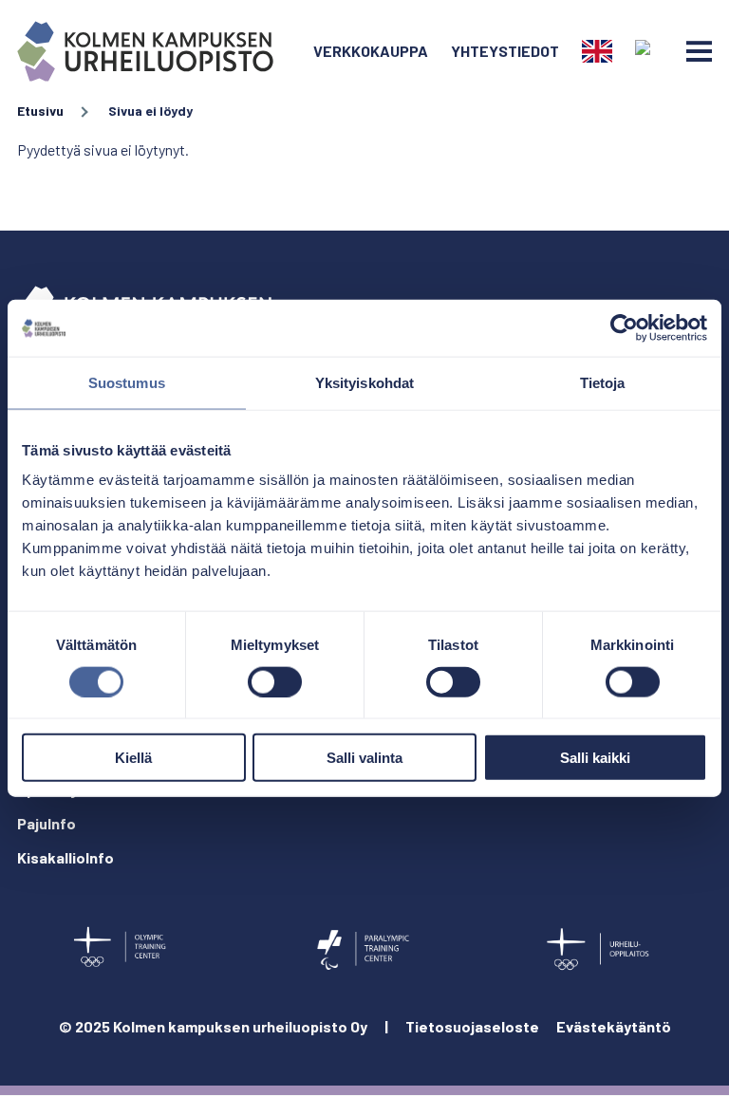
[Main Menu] (699, 51)
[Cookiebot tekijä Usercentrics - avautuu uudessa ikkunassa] (624, 327)
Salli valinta (364, 758)
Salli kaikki (595, 758)
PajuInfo (46, 823)
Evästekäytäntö (613, 1026)
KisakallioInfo (65, 857)
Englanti (597, 51)
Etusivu (40, 110)
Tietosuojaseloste (472, 1026)
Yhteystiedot (505, 51)
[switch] (275, 681)
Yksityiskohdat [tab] (364, 382)
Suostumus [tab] (126, 382)
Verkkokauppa (370, 51)
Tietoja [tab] (603, 382)
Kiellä (133, 758)
